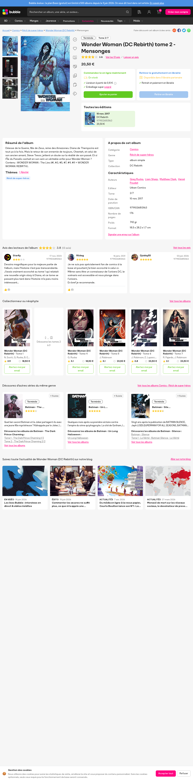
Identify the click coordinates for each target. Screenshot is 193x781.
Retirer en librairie (164, 94)
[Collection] (139, 12)
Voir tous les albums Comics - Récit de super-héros (164, 385)
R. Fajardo (168, 357)
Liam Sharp (151, 179)
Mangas (34, 20)
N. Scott (8, 357)
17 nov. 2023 (56, 255)
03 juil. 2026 (183, 255)
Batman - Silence (140, 434)
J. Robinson (106, 357)
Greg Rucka (136, 179)
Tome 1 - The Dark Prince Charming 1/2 (24, 437)
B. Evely (28, 357)
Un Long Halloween (78, 437)
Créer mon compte (178, 12)
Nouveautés (107, 21)
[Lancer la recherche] (127, 12)
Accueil (6, 30)
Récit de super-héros (32, 30)
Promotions (69, 21)
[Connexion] (149, 12)
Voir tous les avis (182, 247)
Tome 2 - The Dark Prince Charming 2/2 (24, 441)
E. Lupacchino (152, 357)
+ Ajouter (24, 172)
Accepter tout (165, 773)
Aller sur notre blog (181, 459)
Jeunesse (51, 20)
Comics (19, 20)
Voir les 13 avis (113, 57)
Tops (119, 20)
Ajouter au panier (108, 94)
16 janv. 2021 (119, 255)
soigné (107, 86)
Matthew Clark (168, 179)
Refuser (184, 773)
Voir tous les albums (180, 301)
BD (6, 20)
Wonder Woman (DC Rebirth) (60, 30)
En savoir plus (157, 3)
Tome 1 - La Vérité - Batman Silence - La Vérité (155, 437)
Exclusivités (88, 21)
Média (136, 20)
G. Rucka (18, 357)
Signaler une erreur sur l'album (123, 234)
